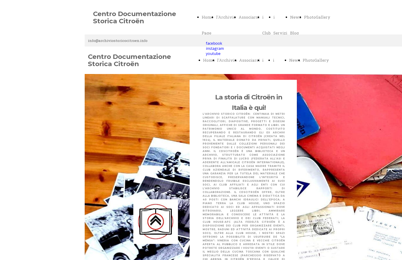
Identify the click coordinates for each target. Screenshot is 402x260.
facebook (214, 43)
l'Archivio (226, 17)
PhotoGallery (317, 17)
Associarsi (249, 17)
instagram (215, 48)
